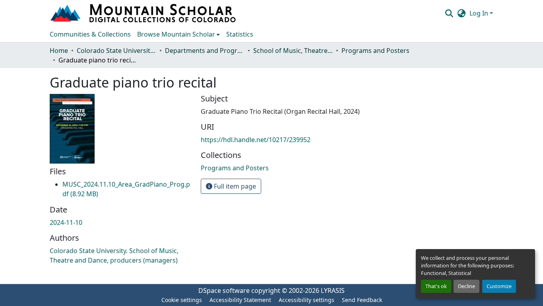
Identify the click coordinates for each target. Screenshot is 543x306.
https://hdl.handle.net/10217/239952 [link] (255, 139)
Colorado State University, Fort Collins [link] (116, 50)
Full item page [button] (234, 186)
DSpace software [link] (224, 290)
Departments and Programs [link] (204, 50)
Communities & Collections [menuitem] (90, 34)
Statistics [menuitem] (239, 34)
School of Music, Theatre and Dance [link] (293, 50)
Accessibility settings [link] (306, 300)
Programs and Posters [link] (375, 50)
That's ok (436, 286)
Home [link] (59, 50)
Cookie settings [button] (181, 300)
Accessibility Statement (240, 300)
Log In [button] (479, 13)
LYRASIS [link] (333, 290)
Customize (499, 286)
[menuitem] (178, 34)
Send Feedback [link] (362, 300)
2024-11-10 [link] (66, 222)
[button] (144, 13)
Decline (466, 286)
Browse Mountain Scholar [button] (176, 34)
